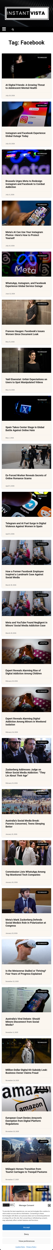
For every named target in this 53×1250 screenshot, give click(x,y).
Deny (26, 1234)
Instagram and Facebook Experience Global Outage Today (25, 135)
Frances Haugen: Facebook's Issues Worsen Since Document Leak (25, 333)
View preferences (27, 1241)
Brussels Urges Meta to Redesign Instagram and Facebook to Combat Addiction (25, 184)
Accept (26, 1227)
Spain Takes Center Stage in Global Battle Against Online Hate (25, 429)
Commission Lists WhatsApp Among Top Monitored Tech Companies (25, 873)
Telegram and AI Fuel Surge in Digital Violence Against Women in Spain (26, 525)
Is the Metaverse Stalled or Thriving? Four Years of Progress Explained (26, 972)
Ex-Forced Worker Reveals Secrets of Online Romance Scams (26, 477)
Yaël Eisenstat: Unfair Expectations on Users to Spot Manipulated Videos (26, 381)
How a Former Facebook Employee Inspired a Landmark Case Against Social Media (25, 574)
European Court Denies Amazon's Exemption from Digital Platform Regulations (24, 1120)
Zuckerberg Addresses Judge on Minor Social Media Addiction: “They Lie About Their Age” (25, 772)
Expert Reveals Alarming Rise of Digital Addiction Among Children (24, 672)
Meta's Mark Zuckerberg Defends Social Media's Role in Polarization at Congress (26, 922)
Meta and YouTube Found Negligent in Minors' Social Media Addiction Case (26, 624)
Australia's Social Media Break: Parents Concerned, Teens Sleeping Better (25, 823)
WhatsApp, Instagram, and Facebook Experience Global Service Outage (26, 285)
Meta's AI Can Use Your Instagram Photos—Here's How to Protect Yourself (24, 235)
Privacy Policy (31, 1247)
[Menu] (5, 29)
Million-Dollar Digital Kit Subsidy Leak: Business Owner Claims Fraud (26, 1071)
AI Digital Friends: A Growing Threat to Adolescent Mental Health (25, 86)
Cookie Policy (20, 1247)
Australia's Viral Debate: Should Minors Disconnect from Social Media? (23, 1021)
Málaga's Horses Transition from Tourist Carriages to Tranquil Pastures (26, 1170)
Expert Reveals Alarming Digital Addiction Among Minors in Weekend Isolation (26, 721)
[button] (49, 1205)
